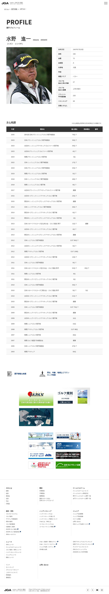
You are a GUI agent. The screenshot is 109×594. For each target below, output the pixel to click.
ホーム (6, 9)
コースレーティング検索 (46, 526)
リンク (8, 564)
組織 (7, 491)
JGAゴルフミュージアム (80, 549)
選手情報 (14, 9)
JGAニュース (10, 544)
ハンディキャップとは (45, 514)
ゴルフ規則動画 (10, 524)
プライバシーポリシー (12, 570)
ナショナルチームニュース (13, 547)
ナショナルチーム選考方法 (80, 493)
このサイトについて (11, 572)
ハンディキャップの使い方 (47, 516)
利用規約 (8, 575)
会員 (7, 498)
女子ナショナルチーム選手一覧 (82, 498)
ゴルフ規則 (9, 516)
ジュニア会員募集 (78, 514)
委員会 (8, 496)
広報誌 (8, 503)
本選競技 (42, 491)
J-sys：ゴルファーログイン (47, 544)
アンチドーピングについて (80, 547)
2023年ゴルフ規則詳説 (12, 532)
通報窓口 (8, 577)
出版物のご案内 (10, 526)
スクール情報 (77, 519)
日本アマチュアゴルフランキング (82, 541)
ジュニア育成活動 (78, 516)
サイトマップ (10, 567)
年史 (7, 501)
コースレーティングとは (46, 524)
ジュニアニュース (11, 555)
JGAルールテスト (11, 534)
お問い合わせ (77, 521)
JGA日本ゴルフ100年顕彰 (80, 552)
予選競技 (42, 493)
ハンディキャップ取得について (48, 519)
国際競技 (42, 496)
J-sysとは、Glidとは (45, 521)
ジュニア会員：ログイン (46, 547)
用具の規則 (9, 521)
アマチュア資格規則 (11, 519)
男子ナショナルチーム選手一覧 (82, 496)
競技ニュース (10, 557)
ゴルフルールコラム (11, 514)
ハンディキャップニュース (13, 552)
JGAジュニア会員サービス (80, 524)
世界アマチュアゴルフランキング (82, 544)
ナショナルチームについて (80, 491)
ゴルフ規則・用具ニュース (13, 549)
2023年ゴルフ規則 (11, 529)
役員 (7, 493)
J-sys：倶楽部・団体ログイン (48, 541)
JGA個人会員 (43, 549)
